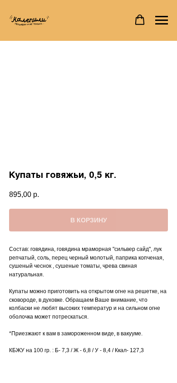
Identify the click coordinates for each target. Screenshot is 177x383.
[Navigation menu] (161, 20)
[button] (139, 20)
